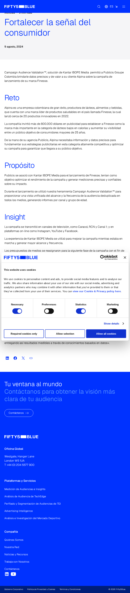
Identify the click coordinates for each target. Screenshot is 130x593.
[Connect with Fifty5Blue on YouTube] (13, 574)
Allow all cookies (106, 333)
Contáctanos (16, 413)
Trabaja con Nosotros (16, 561)
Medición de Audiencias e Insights (24, 489)
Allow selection (65, 333)
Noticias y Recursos (16, 554)
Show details (111, 323)
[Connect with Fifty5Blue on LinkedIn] (6, 574)
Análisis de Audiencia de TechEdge (25, 496)
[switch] (49, 311)
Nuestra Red (11, 547)
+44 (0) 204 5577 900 (20, 465)
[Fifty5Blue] (19, 6)
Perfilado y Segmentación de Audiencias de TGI (32, 503)
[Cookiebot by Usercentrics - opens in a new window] (102, 257)
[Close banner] (125, 257)
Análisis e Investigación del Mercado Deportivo (32, 518)
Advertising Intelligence (18, 511)
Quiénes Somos (13, 540)
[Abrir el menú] (124, 6)
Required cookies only (24, 333)
